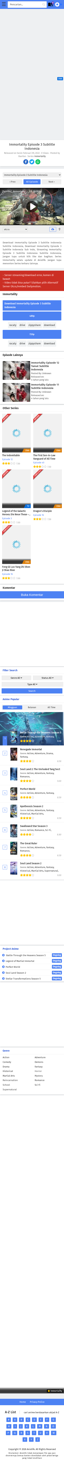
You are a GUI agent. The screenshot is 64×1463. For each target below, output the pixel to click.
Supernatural (10, 1089)
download (49, 325)
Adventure (40, 1057)
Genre (15, 678)
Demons (39, 1062)
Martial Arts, (37, 813)
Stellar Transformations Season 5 (33, 978)
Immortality (40, 156)
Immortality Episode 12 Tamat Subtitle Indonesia (45, 366)
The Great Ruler (28, 843)
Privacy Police (37, 1402)
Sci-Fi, (48, 830)
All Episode (32, 181)
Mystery (39, 1075)
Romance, (25, 776)
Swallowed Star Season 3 (33, 826)
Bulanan (32, 707)
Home (23, 1402)
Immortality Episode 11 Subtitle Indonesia (45, 386)
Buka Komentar (32, 595)
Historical (8, 1071)
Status (47, 678)
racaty (12, 325)
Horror (38, 1071)
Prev (12, 181)
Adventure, (40, 736)
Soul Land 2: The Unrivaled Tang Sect (40, 769)
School (6, 1085)
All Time (51, 707)
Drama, (50, 753)
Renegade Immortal (31, 749)
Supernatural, (51, 870)
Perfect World (27, 789)
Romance (39, 1080)
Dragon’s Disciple (42, 511)
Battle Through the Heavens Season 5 (40, 732)
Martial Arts (9, 1075)
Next (51, 181)
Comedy (7, 1062)
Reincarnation (10, 1080)
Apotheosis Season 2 (31, 806)
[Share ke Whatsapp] (38, 162)
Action (6, 1057)
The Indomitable (11, 455)
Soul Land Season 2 (30, 863)
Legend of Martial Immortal (33, 961)
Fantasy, (50, 736)
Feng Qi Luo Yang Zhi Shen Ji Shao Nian (16, 569)
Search (32, 691)
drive (22, 325)
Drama (6, 1066)
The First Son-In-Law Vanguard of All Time (44, 457)
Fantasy (38, 1066)
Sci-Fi (37, 1085)
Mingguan (12, 707)
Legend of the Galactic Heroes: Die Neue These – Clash (15, 513)
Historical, (25, 813)
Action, (31, 736)
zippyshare (34, 325)
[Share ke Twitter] (32, 162)
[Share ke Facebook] (26, 162)
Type (31, 684)
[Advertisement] (32, 41)
